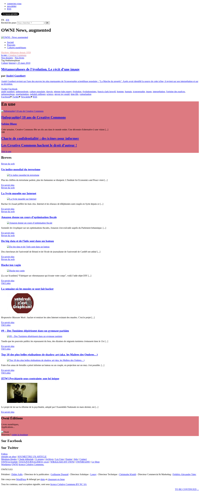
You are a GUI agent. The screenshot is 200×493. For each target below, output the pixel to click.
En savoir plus (7, 185)
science (50, 94)
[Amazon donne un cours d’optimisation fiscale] (29, 223)
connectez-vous (14, 3)
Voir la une (6, 151)
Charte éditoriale (26, 459)
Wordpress (6, 464)
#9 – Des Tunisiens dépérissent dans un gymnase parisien (35, 330)
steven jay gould (62, 94)
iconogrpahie (139, 91)
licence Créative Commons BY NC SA (68, 484)
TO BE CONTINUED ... (187, 489)
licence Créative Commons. (31, 464)
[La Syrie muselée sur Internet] (21, 199)
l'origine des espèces (175, 91)
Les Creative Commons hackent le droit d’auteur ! (39, 145)
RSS (9, 9)
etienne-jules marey (63, 91)
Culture (4, 63)
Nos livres (19, 58)
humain (128, 91)
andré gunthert (7, 91)
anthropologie (22, 91)
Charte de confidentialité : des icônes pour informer (40, 138)
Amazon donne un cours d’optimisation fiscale (29, 217)
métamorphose (8, 94)
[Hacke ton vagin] (16, 270)
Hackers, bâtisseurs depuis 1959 (16, 52)
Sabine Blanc (9, 123)
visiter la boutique (20, 434)
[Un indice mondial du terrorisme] (23, 175)
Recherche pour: (8, 22)
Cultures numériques (16, 47)
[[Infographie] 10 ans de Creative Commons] (22, 111)
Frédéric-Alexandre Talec (184, 474)
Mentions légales (9, 459)
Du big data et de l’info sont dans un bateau (27, 241)
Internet (12, 63)
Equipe (69, 459)
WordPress (21, 479)
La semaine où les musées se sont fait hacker (27, 288)
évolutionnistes (89, 91)
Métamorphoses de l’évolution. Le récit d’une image (40, 69)
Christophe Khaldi (127, 474)
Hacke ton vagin (11, 265)
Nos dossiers (7, 58)
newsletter (11, 6)
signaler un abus (8, 456)
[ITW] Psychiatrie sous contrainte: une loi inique (30, 378)
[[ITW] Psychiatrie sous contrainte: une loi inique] (22, 402)
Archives (49, 459)
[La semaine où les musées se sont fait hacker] (22, 312)
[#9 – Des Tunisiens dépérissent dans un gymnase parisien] (34, 336)
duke (42, 479)
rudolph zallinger (37, 94)
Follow (4, 454)
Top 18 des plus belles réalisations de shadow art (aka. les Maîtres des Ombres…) (49, 354)
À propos (39, 459)
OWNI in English (9, 462)
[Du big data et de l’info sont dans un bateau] (28, 246)
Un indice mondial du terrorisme (20, 169)
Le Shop (96, 462)
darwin (49, 91)
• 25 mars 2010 (23, 63)
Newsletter (26, 97)
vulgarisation (85, 94)
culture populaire (37, 91)
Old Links (6, 283)
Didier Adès (17, 474)
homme (120, 91)
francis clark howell (107, 91)
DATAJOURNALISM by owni (34, 462)
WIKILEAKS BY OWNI (62, 462)
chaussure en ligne (56, 479)
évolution (77, 91)
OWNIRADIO (83, 462)
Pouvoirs (11, 45)
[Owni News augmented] (14, 37)
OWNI (15, 464)
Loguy (93, 474)
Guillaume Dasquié (60, 474)
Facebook (12, 89)
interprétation (159, 91)
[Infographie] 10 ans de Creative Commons (33, 117)
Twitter (4, 89)
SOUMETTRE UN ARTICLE (32, 456)
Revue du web (8, 163)
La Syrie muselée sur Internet (18, 193)
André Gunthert (15, 75)
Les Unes (59, 459)
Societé (10, 42)
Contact (83, 459)
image (149, 91)
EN (7, 20)
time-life (74, 94)
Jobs (76, 459)
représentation (22, 94)
